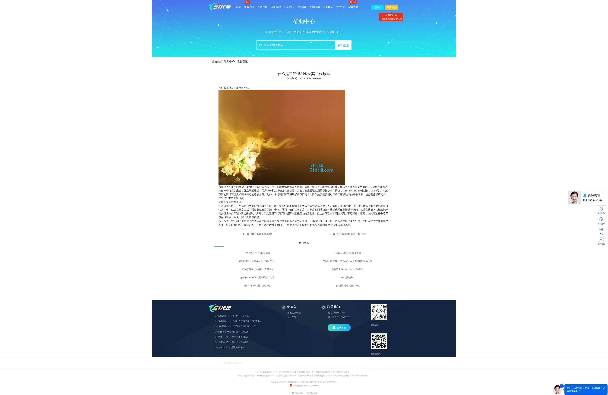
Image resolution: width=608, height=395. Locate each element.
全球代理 (289, 7)
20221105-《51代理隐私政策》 (230, 347)
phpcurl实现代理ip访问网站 (257, 285)
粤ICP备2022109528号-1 (327, 382)
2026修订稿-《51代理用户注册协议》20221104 (237, 321)
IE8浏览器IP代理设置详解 (257, 253)
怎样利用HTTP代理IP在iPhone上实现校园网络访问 (347, 261)
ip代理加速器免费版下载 (348, 285)
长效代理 (262, 7)
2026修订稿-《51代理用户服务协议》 (233, 316)
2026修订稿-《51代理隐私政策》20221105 (235, 326)
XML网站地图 (297, 393)
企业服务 (328, 7)
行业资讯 (242, 61)
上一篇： (257, 234)
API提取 (302, 7)
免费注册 (391, 8)
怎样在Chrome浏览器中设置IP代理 (257, 277)
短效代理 (249, 5)
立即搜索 (343, 45)
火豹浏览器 (227, 363)
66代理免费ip (347, 277)
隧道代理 (276, 7)
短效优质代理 (294, 313)
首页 (238, 7)
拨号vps (340, 7)
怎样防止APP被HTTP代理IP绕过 (348, 269)
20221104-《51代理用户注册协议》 (232, 342)
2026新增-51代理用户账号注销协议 (232, 332)
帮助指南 (315, 7)
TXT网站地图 (311, 393)
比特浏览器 (237, 363)
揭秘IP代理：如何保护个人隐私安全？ (257, 261)
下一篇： (347, 234)
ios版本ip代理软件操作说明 (347, 253)
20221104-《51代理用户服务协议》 (232, 337)
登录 (377, 7)
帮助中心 (229, 61)
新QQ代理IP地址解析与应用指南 (257, 269)
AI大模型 (353, 5)
